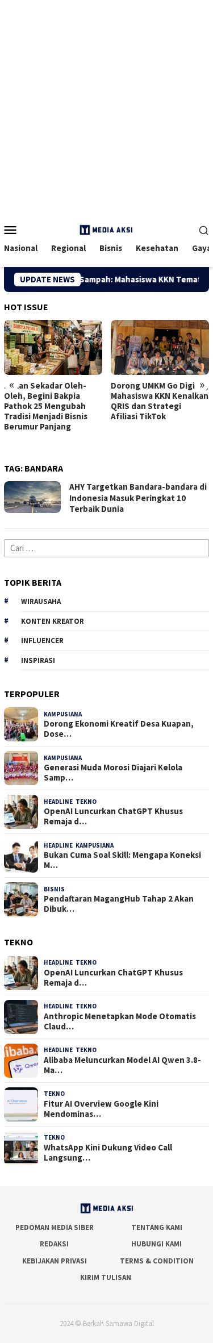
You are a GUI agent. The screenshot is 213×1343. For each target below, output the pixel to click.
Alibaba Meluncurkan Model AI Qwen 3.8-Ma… (122, 1065)
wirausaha (41, 601)
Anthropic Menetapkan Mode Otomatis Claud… (120, 1021)
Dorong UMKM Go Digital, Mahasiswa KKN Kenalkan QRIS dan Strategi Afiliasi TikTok (159, 401)
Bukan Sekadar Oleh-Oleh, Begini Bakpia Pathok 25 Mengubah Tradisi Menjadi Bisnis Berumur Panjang (45, 406)
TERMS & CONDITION (157, 1261)
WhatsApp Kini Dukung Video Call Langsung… (108, 1152)
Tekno (86, 802)
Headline (58, 802)
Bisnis (54, 889)
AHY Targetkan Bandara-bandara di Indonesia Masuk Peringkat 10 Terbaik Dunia (138, 497)
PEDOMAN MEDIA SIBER (54, 1227)
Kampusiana (63, 714)
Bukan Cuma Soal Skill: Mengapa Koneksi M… (122, 860)
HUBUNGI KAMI (156, 1244)
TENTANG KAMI (156, 1227)
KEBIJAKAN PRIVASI (54, 1261)
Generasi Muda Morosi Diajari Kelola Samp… (113, 772)
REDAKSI (54, 1244)
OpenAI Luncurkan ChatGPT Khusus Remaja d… (113, 816)
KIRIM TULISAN (105, 1277)
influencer (42, 640)
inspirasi (38, 660)
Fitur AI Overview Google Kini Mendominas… (101, 1109)
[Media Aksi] (106, 228)
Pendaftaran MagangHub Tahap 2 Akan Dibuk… (119, 904)
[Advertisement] (106, 106)
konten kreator (52, 621)
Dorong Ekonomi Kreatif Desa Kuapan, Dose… (119, 729)
